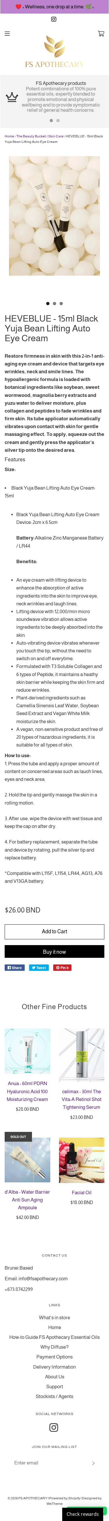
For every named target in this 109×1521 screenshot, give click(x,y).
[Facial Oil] (82, 1160)
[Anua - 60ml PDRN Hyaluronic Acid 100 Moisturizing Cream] (27, 1051)
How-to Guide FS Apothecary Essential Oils (54, 1337)
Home (9, 136)
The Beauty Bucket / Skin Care (40, 136)
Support (54, 1386)
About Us (54, 1377)
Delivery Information (54, 1367)
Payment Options (54, 1357)
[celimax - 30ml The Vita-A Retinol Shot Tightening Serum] (82, 1055)
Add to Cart (54, 931)
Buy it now (54, 952)
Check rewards (83, 1514)
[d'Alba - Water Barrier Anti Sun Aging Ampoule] (27, 1160)
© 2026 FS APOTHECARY (27, 1498)
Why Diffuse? (54, 1347)
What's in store (54, 1317)
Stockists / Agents (54, 1396)
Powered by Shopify (64, 1498)
